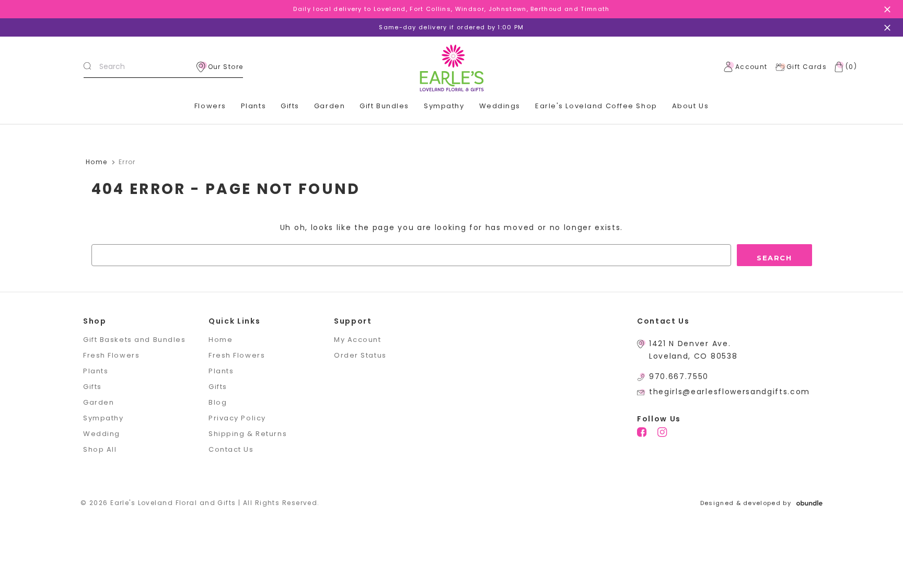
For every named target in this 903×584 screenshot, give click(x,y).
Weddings (499, 106)
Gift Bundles (384, 106)
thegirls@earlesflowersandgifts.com (729, 391)
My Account (357, 340)
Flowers (210, 106)
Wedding (101, 434)
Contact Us (231, 449)
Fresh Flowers (111, 355)
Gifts (290, 106)
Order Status (360, 355)
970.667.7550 (679, 376)
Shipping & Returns (248, 434)
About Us (690, 106)
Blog (218, 402)
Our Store (226, 66)
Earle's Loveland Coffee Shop (596, 106)
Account (751, 66)
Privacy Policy (237, 418)
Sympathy (444, 106)
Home (221, 340)
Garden (329, 106)
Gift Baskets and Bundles (134, 340)
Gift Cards (806, 66)
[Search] (87, 67)
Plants (253, 106)
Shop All (100, 449)
